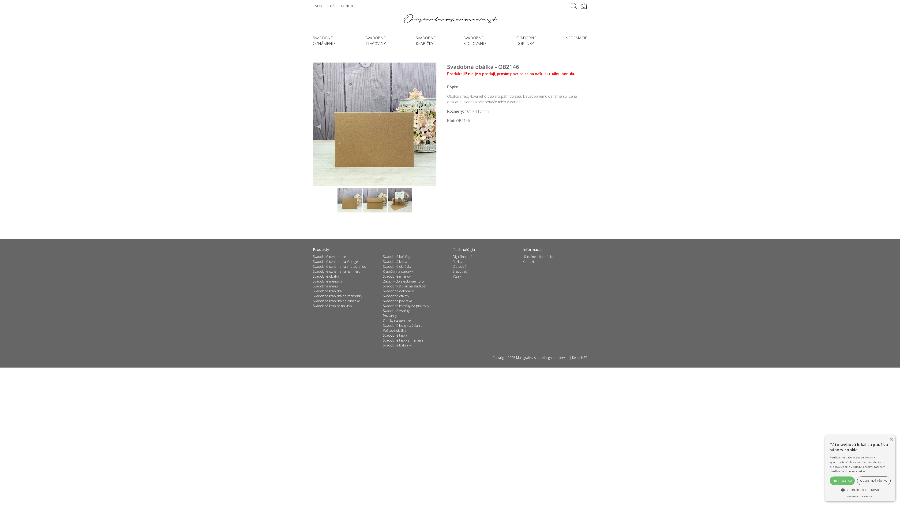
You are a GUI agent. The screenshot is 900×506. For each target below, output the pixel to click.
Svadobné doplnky (526, 40)
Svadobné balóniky (397, 345)
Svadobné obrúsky (397, 266)
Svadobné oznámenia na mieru (336, 271)
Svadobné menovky (327, 281)
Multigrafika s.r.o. (528, 357)
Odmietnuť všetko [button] (873, 480)
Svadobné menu (325, 286)
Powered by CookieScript (860, 496)
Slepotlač (460, 271)
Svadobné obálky (326, 276)
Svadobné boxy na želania (402, 325)
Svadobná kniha (395, 261)
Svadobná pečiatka (397, 301)
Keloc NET (579, 357)
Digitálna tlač (462, 256)
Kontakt (348, 6)
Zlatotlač (459, 266)
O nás (331, 6)
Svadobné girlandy (397, 276)
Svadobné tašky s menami (403, 340)
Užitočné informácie (538, 256)
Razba (457, 261)
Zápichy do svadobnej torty (403, 281)
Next (430, 127)
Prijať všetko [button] (842, 480)
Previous (319, 127)
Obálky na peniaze (397, 320)
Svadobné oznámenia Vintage (335, 261)
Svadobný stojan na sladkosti (405, 286)
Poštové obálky (394, 330)
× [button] (891, 439)
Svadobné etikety (396, 296)
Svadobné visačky (396, 311)
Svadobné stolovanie (475, 40)
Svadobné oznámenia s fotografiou (339, 266)
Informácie (575, 38)
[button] (860, 489)
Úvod (317, 6)
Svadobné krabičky (426, 40)
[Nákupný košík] (584, 5)
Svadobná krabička (327, 291)
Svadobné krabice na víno (332, 306)
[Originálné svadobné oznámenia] (450, 18)
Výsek (457, 276)
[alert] (860, 468)
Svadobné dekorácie (398, 291)
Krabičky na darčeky (398, 271)
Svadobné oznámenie (324, 40)
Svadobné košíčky (396, 256)
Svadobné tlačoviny (376, 40)
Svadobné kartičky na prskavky (406, 306)
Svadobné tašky (395, 335)
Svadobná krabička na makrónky (337, 296)
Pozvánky (390, 315)
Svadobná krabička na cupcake (336, 301)
